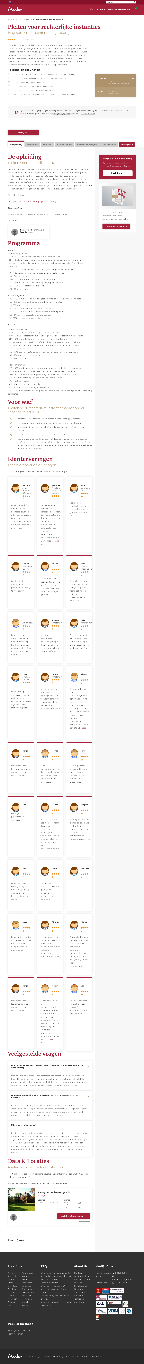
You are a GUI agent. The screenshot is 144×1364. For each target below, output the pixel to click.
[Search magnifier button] (134, 2)
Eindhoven (13, 1289)
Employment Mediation (19, 1331)
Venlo (10, 1305)
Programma (32, 145)
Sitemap (86, 1356)
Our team (78, 1273)
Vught (43, 1196)
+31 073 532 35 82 (88, 114)
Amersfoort (27, 1273)
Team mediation (15, 1334)
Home (10, 19)
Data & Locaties (109, 145)
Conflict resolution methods (113, 9)
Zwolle (25, 1305)
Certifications (80, 1286)
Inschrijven (22, 133)
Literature (78, 1289)
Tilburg (11, 1302)
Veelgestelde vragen (87, 145)
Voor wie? (47, 145)
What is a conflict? (49, 1279)
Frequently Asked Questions (66, 1356)
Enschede (26, 1286)
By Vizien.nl (97, 1356)
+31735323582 (121, 1283)
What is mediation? (50, 1283)
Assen (25, 1279)
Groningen (27, 1289)
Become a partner (82, 1279)
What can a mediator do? (53, 1286)
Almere (11, 1273)
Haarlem (12, 1292)
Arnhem (12, 1279)
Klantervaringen (64, 145)
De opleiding (16, 145)
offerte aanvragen (84, 1221)
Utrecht (25, 1302)
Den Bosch (27, 1283)
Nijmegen (12, 1299)
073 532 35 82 (121, 1273)
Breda (11, 1283)
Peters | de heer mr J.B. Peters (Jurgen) (33, 231)
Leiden (11, 1296)
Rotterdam (27, 1299)
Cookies (47, 1356)
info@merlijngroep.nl (62, 114)
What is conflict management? (55, 1273)
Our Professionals (82, 1276)
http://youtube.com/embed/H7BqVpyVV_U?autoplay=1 (33, 202)
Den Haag (12, 1286)
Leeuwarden (28, 1292)
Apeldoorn (27, 1276)
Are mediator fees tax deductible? (56, 1276)
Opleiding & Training (22, 19)
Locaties (78, 1283)
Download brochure (115, 226)
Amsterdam (13, 1276)
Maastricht (27, 1296)
